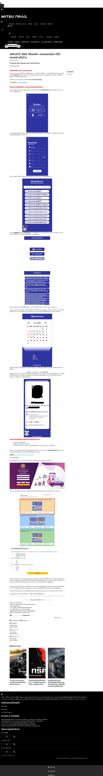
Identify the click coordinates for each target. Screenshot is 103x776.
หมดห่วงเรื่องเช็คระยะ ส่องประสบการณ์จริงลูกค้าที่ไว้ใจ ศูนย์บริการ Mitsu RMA (22, 721)
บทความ (36, 24)
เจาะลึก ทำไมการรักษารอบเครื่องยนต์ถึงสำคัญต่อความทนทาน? (18, 682)
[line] (0, 0)
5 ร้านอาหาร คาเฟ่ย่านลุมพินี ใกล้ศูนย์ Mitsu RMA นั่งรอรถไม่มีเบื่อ (18, 724)
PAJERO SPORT (58, 42)
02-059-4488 (13, 625)
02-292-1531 (13, 632)
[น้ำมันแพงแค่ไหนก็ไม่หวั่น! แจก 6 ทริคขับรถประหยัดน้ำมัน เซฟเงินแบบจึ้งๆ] (37, 663)
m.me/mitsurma (17, 602)
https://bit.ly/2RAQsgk (29, 610)
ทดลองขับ (4, 709)
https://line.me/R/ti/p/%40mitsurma (25, 604)
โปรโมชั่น (30, 24)
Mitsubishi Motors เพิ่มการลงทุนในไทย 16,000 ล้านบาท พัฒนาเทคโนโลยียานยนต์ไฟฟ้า (24, 719)
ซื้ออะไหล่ (18, 24)
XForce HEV (25, 42)
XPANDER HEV (35, 42)
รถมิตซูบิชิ (11, 24)
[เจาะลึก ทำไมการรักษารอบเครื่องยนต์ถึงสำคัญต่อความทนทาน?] (18, 663)
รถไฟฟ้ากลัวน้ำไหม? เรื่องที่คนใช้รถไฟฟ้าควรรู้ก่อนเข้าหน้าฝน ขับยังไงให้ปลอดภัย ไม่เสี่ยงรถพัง (56, 683)
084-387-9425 (13, 633)
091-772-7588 (13, 640)
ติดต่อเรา (50, 24)
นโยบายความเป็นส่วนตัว (7, 755)
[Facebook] (0, 3)
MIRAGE (17, 42)
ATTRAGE (10, 42)
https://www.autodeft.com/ (37, 593)
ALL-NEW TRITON (46, 42)
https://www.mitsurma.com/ (22, 612)
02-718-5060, (13, 638)
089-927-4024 (13, 627)
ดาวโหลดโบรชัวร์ (6, 712)
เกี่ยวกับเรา (43, 24)
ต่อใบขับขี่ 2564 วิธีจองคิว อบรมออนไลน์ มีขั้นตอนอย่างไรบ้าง (35, 55)
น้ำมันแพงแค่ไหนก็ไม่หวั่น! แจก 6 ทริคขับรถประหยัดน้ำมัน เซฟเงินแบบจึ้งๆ (37, 682)
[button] (12, 24)
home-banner (69, 74)
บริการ (24, 24)
